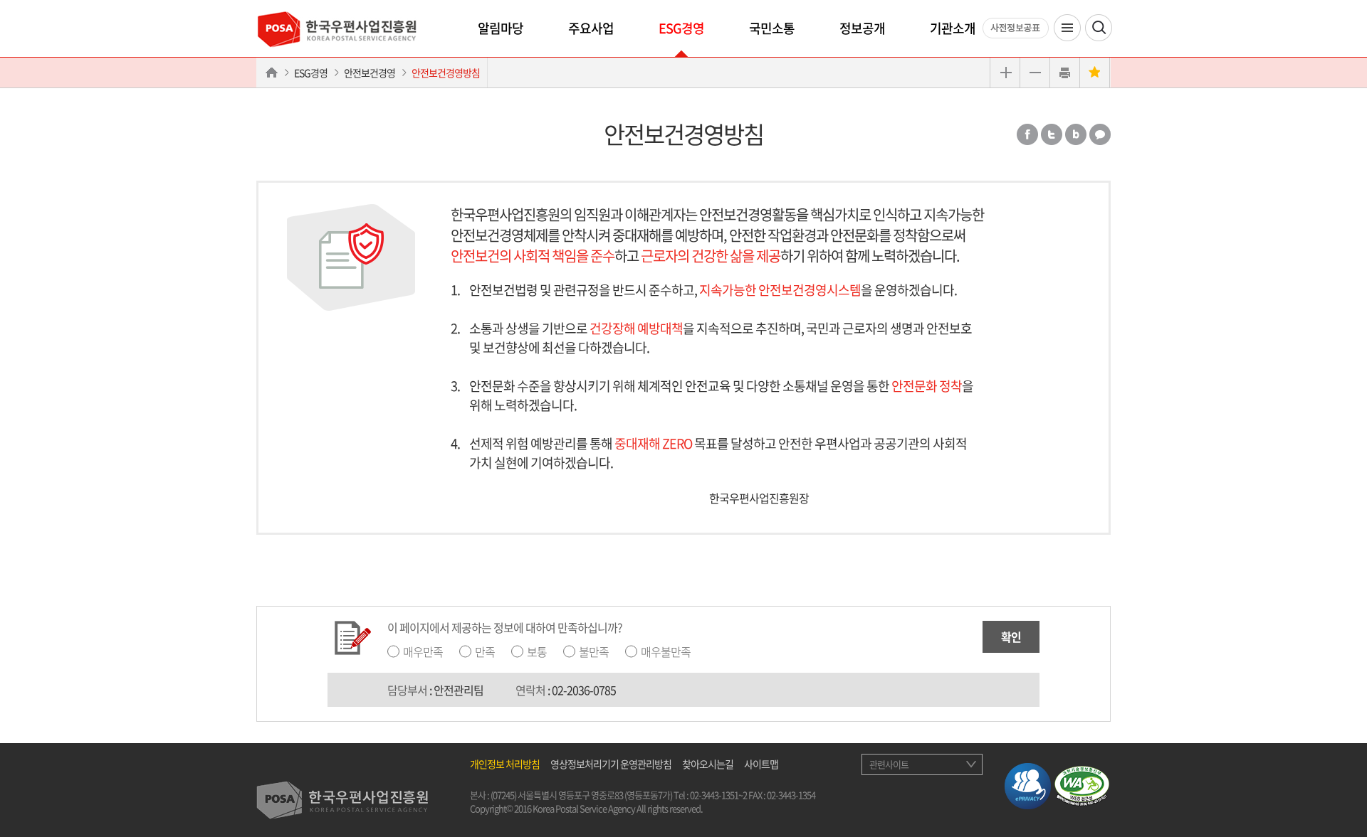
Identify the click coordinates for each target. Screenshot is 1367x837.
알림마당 (500, 28)
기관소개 (952, 28)
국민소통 (772, 28)
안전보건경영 (369, 72)
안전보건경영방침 (446, 72)
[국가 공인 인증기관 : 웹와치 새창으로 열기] (1082, 783)
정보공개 (862, 28)
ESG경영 (681, 28)
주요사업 (591, 28)
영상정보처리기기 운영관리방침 (610, 763)
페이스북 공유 (1027, 134)
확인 (1011, 636)
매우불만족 (666, 651)
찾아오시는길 (707, 763)
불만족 (594, 651)
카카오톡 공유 (1100, 134)
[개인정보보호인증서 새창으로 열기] (1028, 783)
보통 (537, 651)
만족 (485, 651)
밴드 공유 (1075, 134)
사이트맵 (761, 763)
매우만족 (423, 651)
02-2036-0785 (584, 689)
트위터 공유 (1051, 134)
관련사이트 (888, 764)
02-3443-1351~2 (718, 794)
